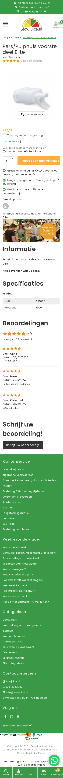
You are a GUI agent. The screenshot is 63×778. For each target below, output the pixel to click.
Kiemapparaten (13, 641)
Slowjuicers (10, 620)
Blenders (8, 630)
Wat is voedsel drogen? (18, 574)
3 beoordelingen (31, 61)
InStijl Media (38, 753)
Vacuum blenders (14, 636)
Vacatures (9, 518)
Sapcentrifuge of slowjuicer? (21, 558)
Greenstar (14, 57)
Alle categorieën (13, 663)
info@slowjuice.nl (17, 692)
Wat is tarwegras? (14, 569)
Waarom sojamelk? (15, 596)
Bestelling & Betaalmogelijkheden (24, 491)
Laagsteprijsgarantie (16, 513)
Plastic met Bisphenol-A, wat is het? (26, 601)
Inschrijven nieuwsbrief (17, 725)
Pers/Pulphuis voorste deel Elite (39, 37)
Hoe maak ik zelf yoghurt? (19, 591)
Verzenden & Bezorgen (17, 496)
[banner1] (31, 230)
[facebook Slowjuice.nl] (5, 716)
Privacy (7, 486)
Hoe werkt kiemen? (15, 585)
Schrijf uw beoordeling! (22, 445)
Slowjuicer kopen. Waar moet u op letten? (30, 553)
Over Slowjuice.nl (13, 469)
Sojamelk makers (13, 658)
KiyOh (26, 761)
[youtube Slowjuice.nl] (18, 716)
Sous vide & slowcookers (18, 647)
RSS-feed (9, 524)
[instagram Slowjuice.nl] (11, 716)
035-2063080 (14, 687)
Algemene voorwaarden (18, 475)
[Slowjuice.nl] (31, 24)
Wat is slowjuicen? (14, 547)
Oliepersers (10, 652)
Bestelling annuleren (16, 529)
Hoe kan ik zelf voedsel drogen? (23, 580)
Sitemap (8, 507)
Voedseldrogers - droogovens (22, 625)
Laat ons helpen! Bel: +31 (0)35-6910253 (28, 274)
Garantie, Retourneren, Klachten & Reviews (30, 480)
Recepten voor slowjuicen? (20, 563)
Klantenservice (12, 502)
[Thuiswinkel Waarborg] (31, 738)
